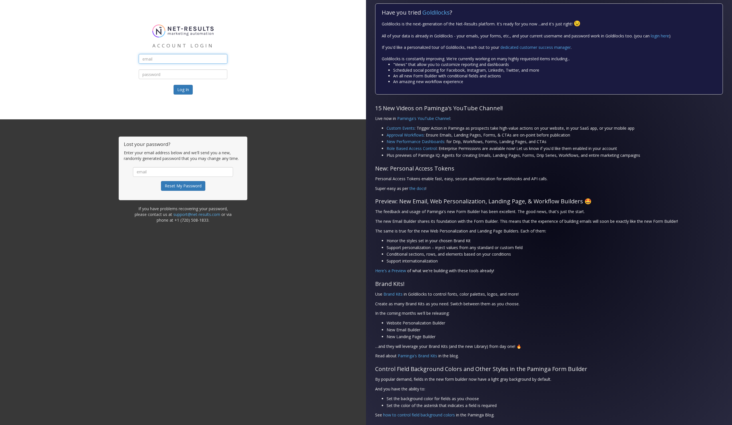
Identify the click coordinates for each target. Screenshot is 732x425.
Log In (183, 89)
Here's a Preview (390, 270)
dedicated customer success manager (535, 47)
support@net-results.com (196, 214)
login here (660, 36)
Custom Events (401, 128)
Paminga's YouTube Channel (423, 118)
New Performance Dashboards (415, 141)
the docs (417, 188)
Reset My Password (183, 186)
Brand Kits (393, 294)
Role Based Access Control (412, 148)
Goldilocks (436, 12)
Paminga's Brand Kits (417, 355)
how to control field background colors (419, 415)
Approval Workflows (405, 135)
